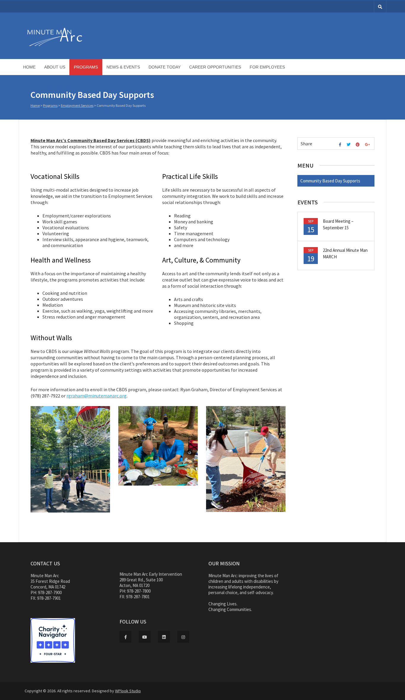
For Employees (267, 67)
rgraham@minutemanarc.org (96, 396)
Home (29, 67)
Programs (86, 67)
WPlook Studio (128, 690)
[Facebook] (341, 144)
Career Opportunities (215, 67)
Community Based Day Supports (330, 181)
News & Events (123, 67)
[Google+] (368, 144)
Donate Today (165, 67)
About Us (54, 67)
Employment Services (77, 105)
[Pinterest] (358, 144)
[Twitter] (349, 144)
